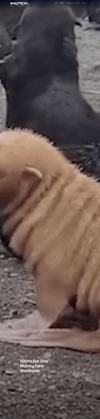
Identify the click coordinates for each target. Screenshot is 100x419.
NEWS (61, 3)
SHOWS (77, 3)
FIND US (84, 3)
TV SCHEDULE (69, 3)
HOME (56, 3)
